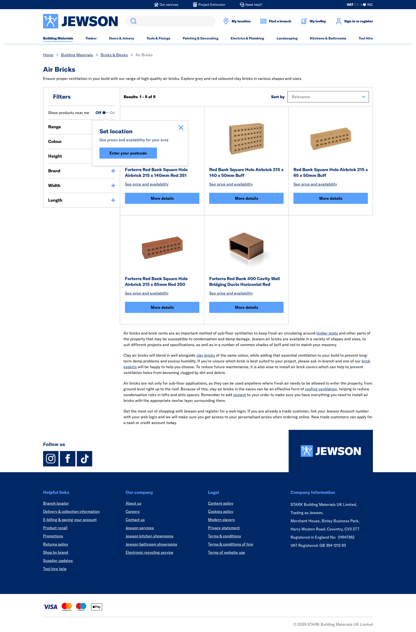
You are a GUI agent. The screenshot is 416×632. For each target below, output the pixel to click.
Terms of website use (226, 552)
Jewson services (140, 527)
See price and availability (147, 184)
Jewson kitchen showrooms (149, 536)
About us (133, 503)
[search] (170, 21)
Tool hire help (54, 568)
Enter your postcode (128, 153)
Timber (91, 38)
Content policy (220, 503)
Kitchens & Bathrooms (328, 38)
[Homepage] (331, 451)
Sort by (278, 96)
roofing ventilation (321, 389)
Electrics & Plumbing (247, 38)
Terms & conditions (224, 536)
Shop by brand (55, 552)
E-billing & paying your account (70, 519)
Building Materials (58, 38)
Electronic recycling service (149, 552)
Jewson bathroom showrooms (151, 544)
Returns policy (55, 544)
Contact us (135, 519)
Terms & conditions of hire (230, 544)
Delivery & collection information (71, 511)
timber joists (327, 333)
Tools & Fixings (158, 38)
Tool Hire (366, 38)
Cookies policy (220, 511)
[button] (328, 97)
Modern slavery (221, 519)
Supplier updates (58, 560)
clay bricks (205, 355)
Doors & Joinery (121, 38)
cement (239, 394)
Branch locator (56, 503)
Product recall (55, 527)
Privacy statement (224, 527)
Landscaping (287, 38)
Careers (133, 511)
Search (132, 21)
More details (162, 198)
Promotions (53, 536)
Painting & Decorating (200, 38)
